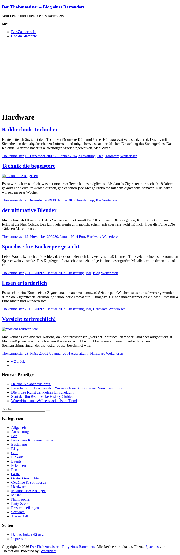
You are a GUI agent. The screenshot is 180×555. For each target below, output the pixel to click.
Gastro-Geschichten (26, 478)
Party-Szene (20, 504)
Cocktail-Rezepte (24, 36)
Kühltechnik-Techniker (30, 129)
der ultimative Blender (29, 210)
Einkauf (17, 457)
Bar (100, 156)
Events (16, 461)
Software (18, 512)
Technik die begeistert (28, 166)
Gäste (15, 474)
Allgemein (19, 428)
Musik (16, 495)
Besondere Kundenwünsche (32, 440)
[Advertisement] (90, 75)
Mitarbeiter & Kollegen (28, 491)
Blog (96, 273)
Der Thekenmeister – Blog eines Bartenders (43, 6)
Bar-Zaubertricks (23, 32)
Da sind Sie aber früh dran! (31, 384)
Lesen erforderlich (24, 283)
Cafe (14, 453)
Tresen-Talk (20, 516)
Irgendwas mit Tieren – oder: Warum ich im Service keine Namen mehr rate (67, 388)
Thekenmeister (13, 156)
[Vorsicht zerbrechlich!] (20, 329)
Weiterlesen (128, 156)
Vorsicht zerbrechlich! (29, 319)
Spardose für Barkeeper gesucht (40, 246)
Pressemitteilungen (25, 508)
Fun (82, 237)
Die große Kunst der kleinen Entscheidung (42, 392)
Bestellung (19, 444)
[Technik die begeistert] (20, 176)
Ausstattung (87, 156)
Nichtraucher (20, 499)
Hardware (112, 156)
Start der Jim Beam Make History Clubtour (43, 397)
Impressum (19, 539)
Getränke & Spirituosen (28, 482)
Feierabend (19, 466)
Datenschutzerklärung (27, 534)
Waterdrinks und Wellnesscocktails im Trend (44, 401)
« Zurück (18, 361)
